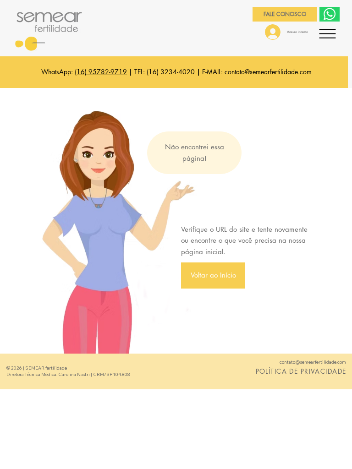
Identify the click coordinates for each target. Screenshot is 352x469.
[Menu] (327, 33)
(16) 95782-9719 (101, 71)
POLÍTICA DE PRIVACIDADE (301, 371)
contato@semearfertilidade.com (268, 71)
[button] (213, 275)
